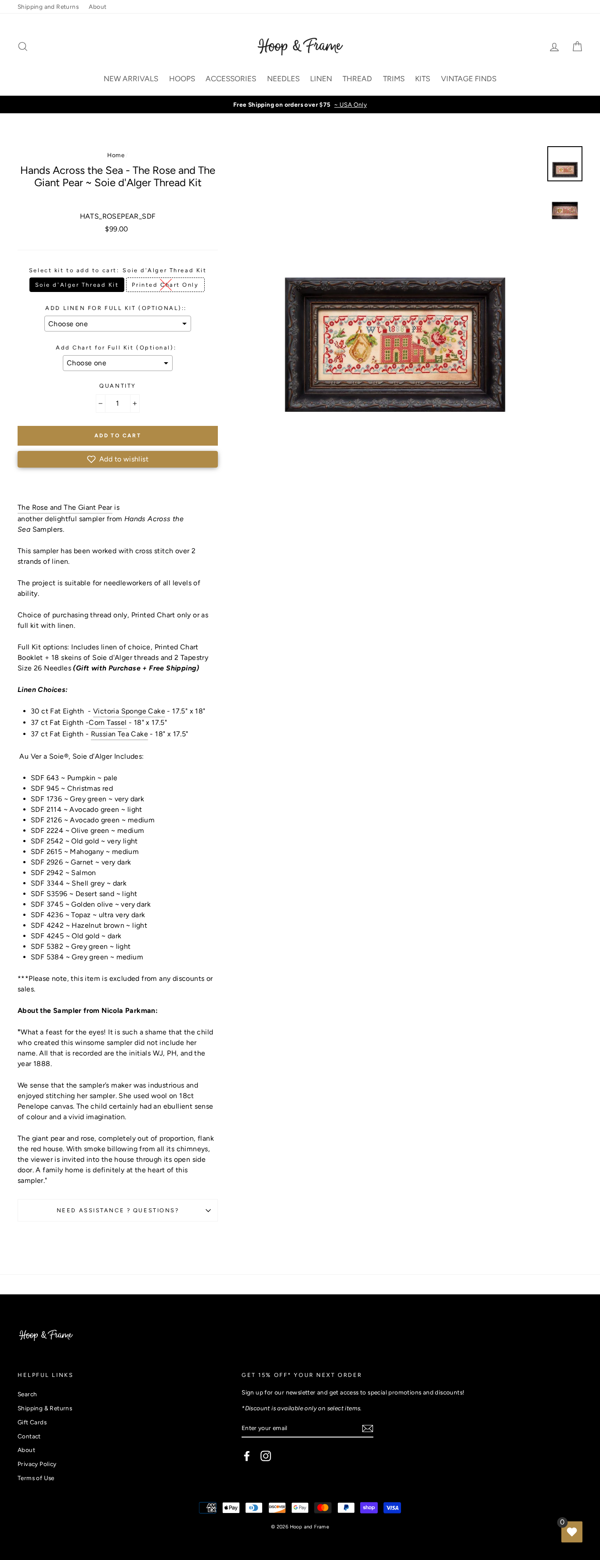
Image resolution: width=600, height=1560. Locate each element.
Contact (29, 1436)
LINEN (321, 78)
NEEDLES (283, 78)
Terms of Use (36, 1477)
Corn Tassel (108, 722)
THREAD (357, 78)
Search (27, 1394)
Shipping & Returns (45, 1408)
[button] (118, 459)
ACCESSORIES (231, 78)
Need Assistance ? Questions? (118, 1210)
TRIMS (394, 78)
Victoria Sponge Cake (129, 711)
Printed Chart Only (165, 284)
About (97, 6)
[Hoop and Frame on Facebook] (247, 1456)
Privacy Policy (37, 1463)
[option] (300, 104)
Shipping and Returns (48, 6)
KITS (422, 78)
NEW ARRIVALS (131, 78)
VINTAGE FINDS (468, 78)
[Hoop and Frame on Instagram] (265, 1456)
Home (115, 155)
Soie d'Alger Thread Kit (77, 284)
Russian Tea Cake (119, 734)
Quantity (117, 385)
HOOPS (182, 78)
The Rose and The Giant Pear (65, 507)
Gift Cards (32, 1422)
